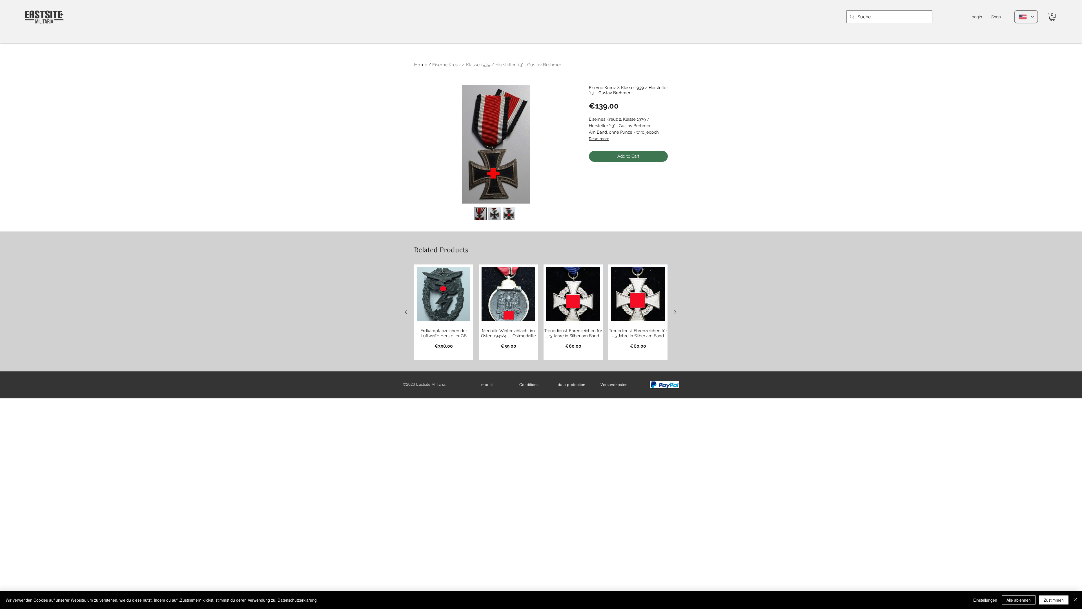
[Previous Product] (406, 312)
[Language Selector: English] (1026, 16)
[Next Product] (675, 312)
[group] (541, 312)
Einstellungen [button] (985, 600)
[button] (1052, 17)
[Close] (1075, 599)
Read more (599, 138)
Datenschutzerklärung (297, 600)
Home (420, 64)
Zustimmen (1054, 600)
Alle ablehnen (1018, 600)
